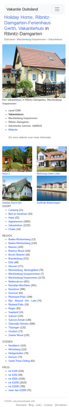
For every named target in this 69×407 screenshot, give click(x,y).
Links (39, 405)
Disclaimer (61, 405)
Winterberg (14, 349)
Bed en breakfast (17, 213)
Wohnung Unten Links (48, 173)
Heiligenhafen (15, 353)
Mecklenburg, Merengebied (23, 270)
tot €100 (12, 371)
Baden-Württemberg (19, 243)
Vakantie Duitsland (22, 9)
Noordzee (13, 289)
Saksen (12, 316)
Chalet (12, 229)
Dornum (12, 357)
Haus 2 (6, 173)
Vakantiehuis (55, 39)
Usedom (13, 331)
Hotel (11, 217)
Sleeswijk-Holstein (18, 323)
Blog (31, 405)
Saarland (13, 312)
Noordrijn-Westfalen (19, 285)
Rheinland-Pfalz (17, 296)
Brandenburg (15, 258)
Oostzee (13, 293)
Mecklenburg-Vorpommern (31, 39)
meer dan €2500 (17, 390)
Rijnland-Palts (16, 304)
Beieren (12, 247)
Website (12, 129)
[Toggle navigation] (57, 9)
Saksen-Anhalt (16, 319)
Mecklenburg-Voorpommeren (24, 273)
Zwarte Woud (15, 335)
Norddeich (14, 345)
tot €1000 (13, 382)
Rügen (12, 308)
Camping (13, 210)
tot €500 (12, 378)
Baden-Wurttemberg (19, 239)
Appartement (15, 221)
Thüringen (13, 327)
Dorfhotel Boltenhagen (48, 202)
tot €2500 (13, 386)
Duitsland (9, 39)
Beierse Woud (16, 250)
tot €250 (12, 374)
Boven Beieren (16, 254)
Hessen (12, 266)
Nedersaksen (15, 281)
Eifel (10, 262)
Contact (48, 405)
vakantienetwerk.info (23, 401)
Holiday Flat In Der (12, 202)
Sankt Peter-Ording (19, 360)
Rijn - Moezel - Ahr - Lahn (22, 300)
